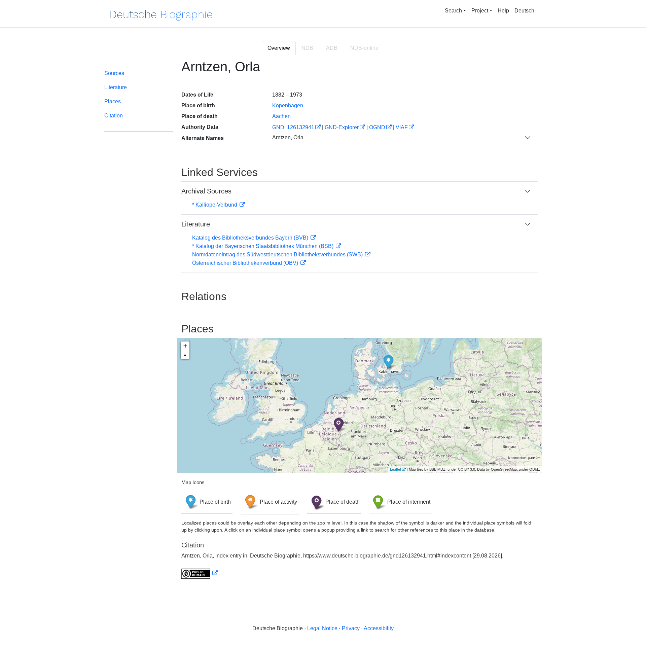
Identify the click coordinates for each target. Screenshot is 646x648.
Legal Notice (322, 628)
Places (112, 101)
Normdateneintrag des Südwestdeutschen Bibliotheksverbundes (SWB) (278, 254)
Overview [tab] (278, 48)
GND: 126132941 (293, 127)
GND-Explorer (342, 127)
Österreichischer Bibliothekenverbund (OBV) (245, 263)
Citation (113, 115)
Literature (115, 87)
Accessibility (379, 628)
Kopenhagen (287, 105)
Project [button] (479, 10)
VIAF (402, 127)
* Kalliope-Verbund (215, 205)
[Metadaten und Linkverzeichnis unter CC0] (199, 573)
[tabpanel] (323, 323)
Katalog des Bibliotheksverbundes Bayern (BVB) (251, 238)
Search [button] (453, 10)
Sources (114, 73)
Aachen (281, 116)
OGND (377, 127)
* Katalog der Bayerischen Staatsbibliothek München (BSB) (263, 246)
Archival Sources (206, 191)
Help (503, 10)
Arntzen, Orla (287, 137)
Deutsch (524, 10)
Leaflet (395, 469)
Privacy (351, 628)
